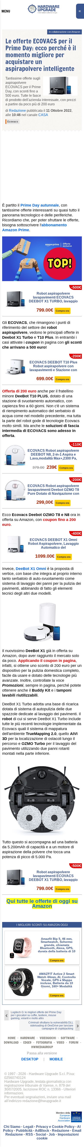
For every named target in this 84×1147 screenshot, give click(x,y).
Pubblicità (24, 1130)
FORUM (73, 1042)
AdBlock (42, 1130)
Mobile (56, 1059)
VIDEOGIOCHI (48, 1038)
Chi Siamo (12, 1127)
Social (41, 1134)
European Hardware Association (64, 1118)
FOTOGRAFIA (44, 1042)
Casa (43, 115)
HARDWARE (27, 1038)
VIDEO (60, 1042)
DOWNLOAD (11, 1042)
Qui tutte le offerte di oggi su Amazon (42, 903)
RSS (29, 1134)
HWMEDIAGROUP (42, 1047)
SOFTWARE (68, 1038)
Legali (28, 1127)
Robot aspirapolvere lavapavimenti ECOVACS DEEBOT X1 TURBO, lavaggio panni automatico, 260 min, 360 (53, 299)
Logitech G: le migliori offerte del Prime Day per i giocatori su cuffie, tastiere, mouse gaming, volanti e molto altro (36, 1015)
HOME (12, 1038)
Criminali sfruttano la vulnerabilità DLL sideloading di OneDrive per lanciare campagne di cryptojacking (50, 1025)
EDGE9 (27, 1042)
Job (52, 1134)
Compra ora (62, 310)
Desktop (29, 1059)
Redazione (60, 1130)
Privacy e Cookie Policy (55, 1127)
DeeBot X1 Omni (31, 569)
